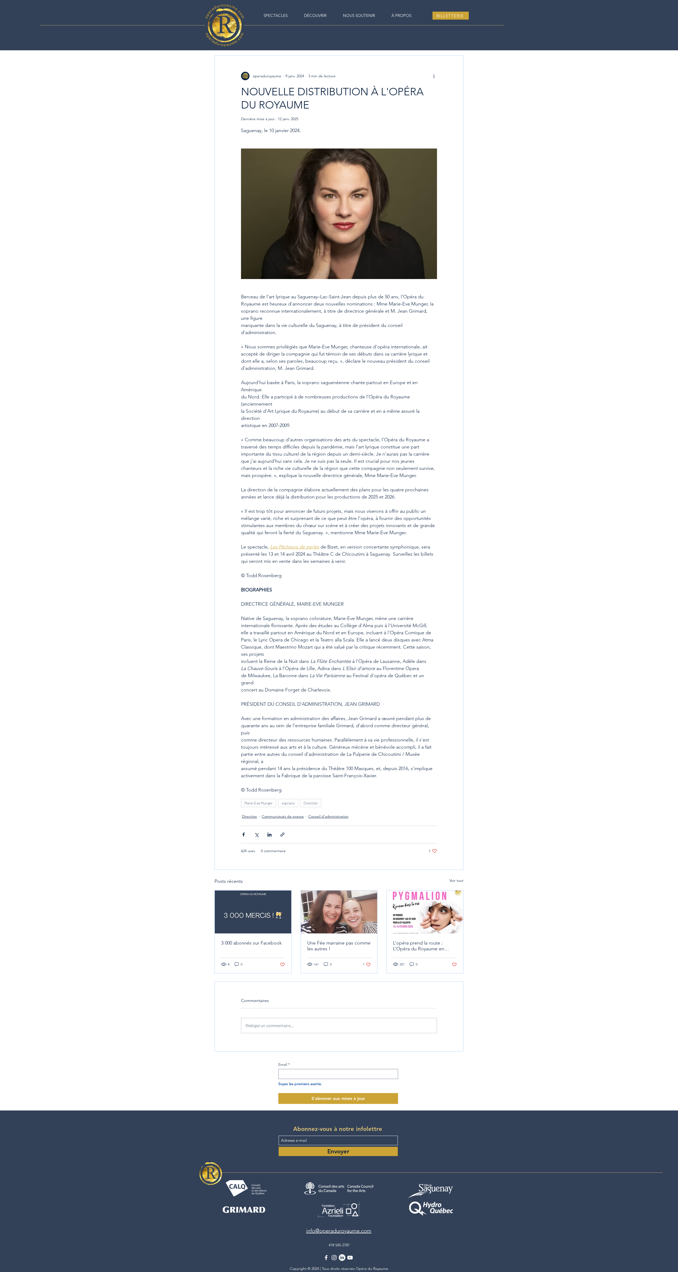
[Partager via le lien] (282, 834)
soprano (288, 803)
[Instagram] (334, 1257)
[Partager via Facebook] (243, 834)
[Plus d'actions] (434, 76)
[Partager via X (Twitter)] (256, 834)
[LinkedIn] (342, 1257)
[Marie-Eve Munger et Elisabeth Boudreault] (339, 912)
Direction (311, 803)
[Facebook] (326, 1257)
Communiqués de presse (283, 816)
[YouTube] (350, 1257)
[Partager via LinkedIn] (269, 834)
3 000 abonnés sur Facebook (251, 943)
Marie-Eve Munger (258, 803)
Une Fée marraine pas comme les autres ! (339, 946)
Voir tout (456, 880)
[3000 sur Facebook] (253, 912)
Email (284, 1064)
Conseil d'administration (328, 816)
